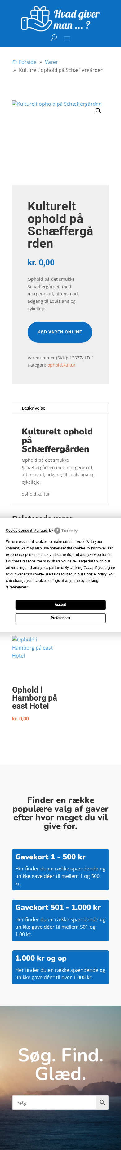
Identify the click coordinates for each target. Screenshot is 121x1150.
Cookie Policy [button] (95, 574)
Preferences (60, 618)
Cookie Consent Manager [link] (27, 530)
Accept (60, 605)
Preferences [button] (17, 587)
